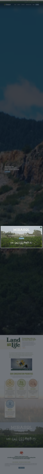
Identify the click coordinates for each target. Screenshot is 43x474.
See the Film (22, 238)
